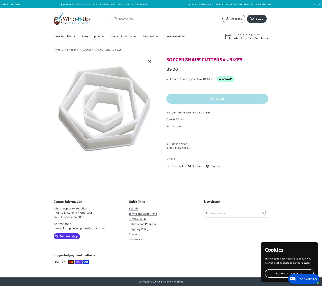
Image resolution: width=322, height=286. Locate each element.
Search (133, 208)
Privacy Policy (137, 218)
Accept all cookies (289, 273)
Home (57, 49)
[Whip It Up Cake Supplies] (72, 19)
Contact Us (136, 234)
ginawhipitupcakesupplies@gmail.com (79, 228)
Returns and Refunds (142, 224)
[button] (246, 36)
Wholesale (135, 239)
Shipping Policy (139, 229)
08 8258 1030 (62, 224)
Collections (71, 49)
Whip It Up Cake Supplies (170, 281)
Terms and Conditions (143, 213)
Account (236, 18)
